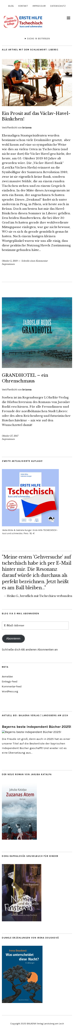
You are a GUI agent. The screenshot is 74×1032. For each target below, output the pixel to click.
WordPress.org (10, 691)
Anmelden (7, 676)
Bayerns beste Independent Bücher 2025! (36, 727)
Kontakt (23, 6)
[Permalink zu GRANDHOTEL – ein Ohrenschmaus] (37, 367)
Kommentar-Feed (11, 686)
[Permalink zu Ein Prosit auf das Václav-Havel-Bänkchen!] (37, 105)
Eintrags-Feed (9, 681)
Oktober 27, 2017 (10, 436)
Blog (11, 6)
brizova (26, 127)
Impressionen (8, 264)
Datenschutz (58, 6)
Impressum (39, 6)
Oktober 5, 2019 (10, 261)
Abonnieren (13, 638)
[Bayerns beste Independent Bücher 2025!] (31, 732)
